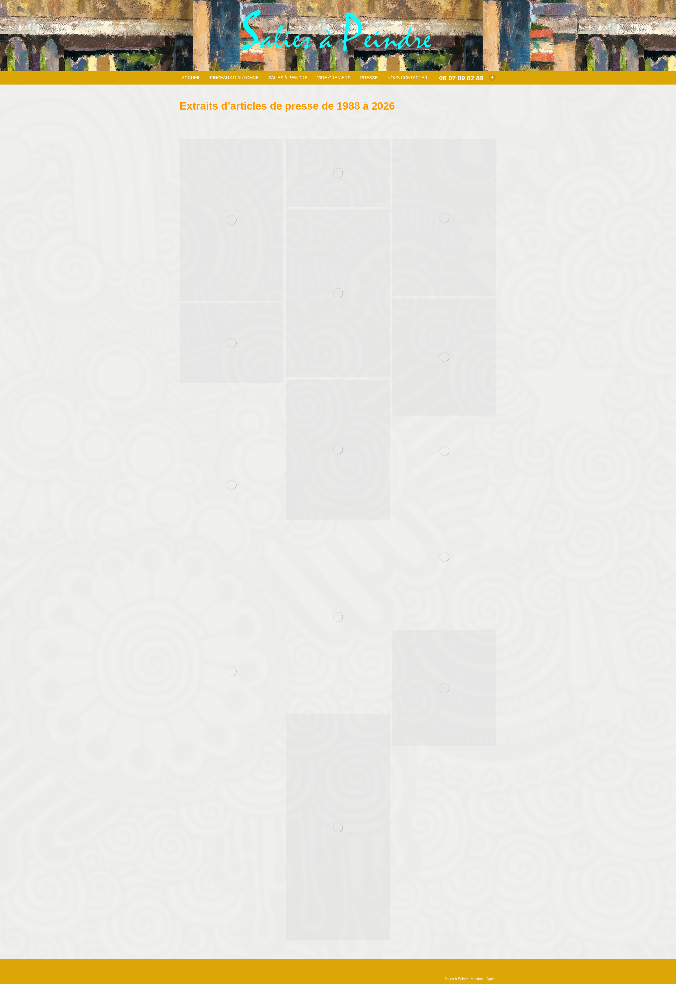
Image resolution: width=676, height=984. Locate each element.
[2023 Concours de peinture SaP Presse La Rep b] (444, 451)
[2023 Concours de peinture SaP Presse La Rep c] (444, 556)
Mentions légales (483, 979)
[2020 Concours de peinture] (231, 343)
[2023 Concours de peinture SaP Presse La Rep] (231, 485)
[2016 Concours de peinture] (444, 217)
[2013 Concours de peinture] (338, 173)
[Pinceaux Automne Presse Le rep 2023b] (231, 671)
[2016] (444, 688)
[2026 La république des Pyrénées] (338, 827)
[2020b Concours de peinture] (338, 450)
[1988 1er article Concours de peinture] (231, 220)
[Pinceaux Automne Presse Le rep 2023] (338, 616)
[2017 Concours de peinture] (338, 293)
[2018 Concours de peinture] (444, 357)
